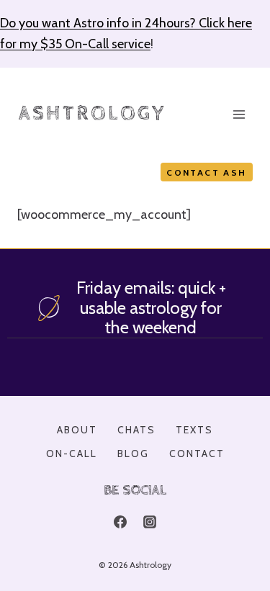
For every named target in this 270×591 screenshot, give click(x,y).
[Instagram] (150, 522)
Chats (136, 429)
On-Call (71, 453)
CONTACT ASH (206, 172)
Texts (194, 429)
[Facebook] (120, 522)
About (77, 429)
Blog (133, 453)
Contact (197, 453)
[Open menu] (238, 114)
